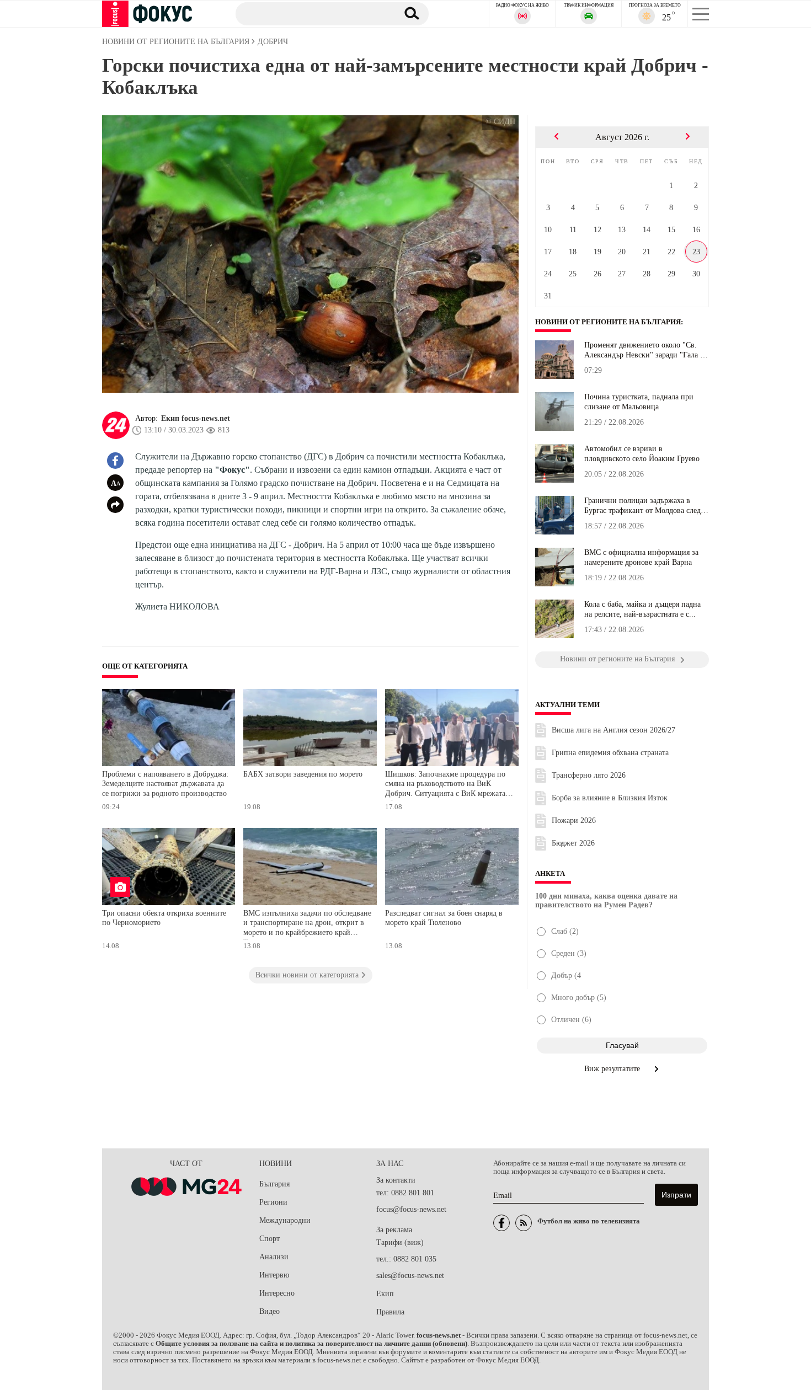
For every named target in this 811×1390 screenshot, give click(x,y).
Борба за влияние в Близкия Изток (610, 798)
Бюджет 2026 (573, 843)
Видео (269, 1311)
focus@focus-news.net (411, 1209)
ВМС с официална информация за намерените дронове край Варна (641, 557)
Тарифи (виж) (400, 1242)
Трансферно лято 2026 (589, 775)
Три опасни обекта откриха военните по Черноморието (164, 918)
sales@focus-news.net (410, 1275)
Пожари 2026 (574, 820)
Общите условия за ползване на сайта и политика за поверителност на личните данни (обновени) (311, 1344)
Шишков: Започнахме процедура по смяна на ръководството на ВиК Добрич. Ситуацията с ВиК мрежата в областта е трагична (448, 785)
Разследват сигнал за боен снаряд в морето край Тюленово (444, 918)
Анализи (274, 1257)
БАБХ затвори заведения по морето (302, 774)
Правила (390, 1312)
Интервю (274, 1275)
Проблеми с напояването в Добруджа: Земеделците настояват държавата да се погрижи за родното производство (165, 784)
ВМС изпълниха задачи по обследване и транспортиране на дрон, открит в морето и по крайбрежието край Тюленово (307, 924)
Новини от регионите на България (608, 322)
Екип (385, 1294)
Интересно (277, 1293)
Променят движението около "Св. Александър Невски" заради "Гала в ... (644, 350)
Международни (285, 1220)
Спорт (269, 1238)
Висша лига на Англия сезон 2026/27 (613, 730)
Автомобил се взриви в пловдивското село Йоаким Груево (642, 454)
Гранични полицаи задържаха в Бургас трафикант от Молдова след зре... (642, 505)
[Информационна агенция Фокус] (501, 1223)
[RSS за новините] (523, 1223)
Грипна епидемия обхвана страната (610, 753)
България (274, 1184)
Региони (273, 1202)
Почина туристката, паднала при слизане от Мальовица (638, 402)
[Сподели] (115, 504)
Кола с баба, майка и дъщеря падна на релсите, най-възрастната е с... (642, 609)
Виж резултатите (613, 1069)
